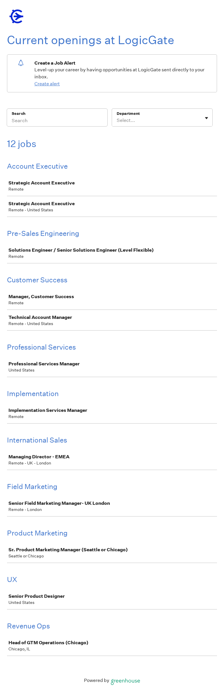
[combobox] (117, 120)
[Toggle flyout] (206, 118)
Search (18, 113)
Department (128, 113)
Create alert (47, 84)
